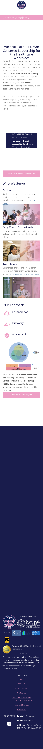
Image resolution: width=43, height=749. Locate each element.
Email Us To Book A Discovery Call (21, 173)
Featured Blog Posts (21, 705)
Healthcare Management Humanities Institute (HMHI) (21, 698)
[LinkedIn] (9, 724)
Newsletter (21, 709)
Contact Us (21, 693)
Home (21, 679)
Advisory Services (21, 688)
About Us (21, 683)
